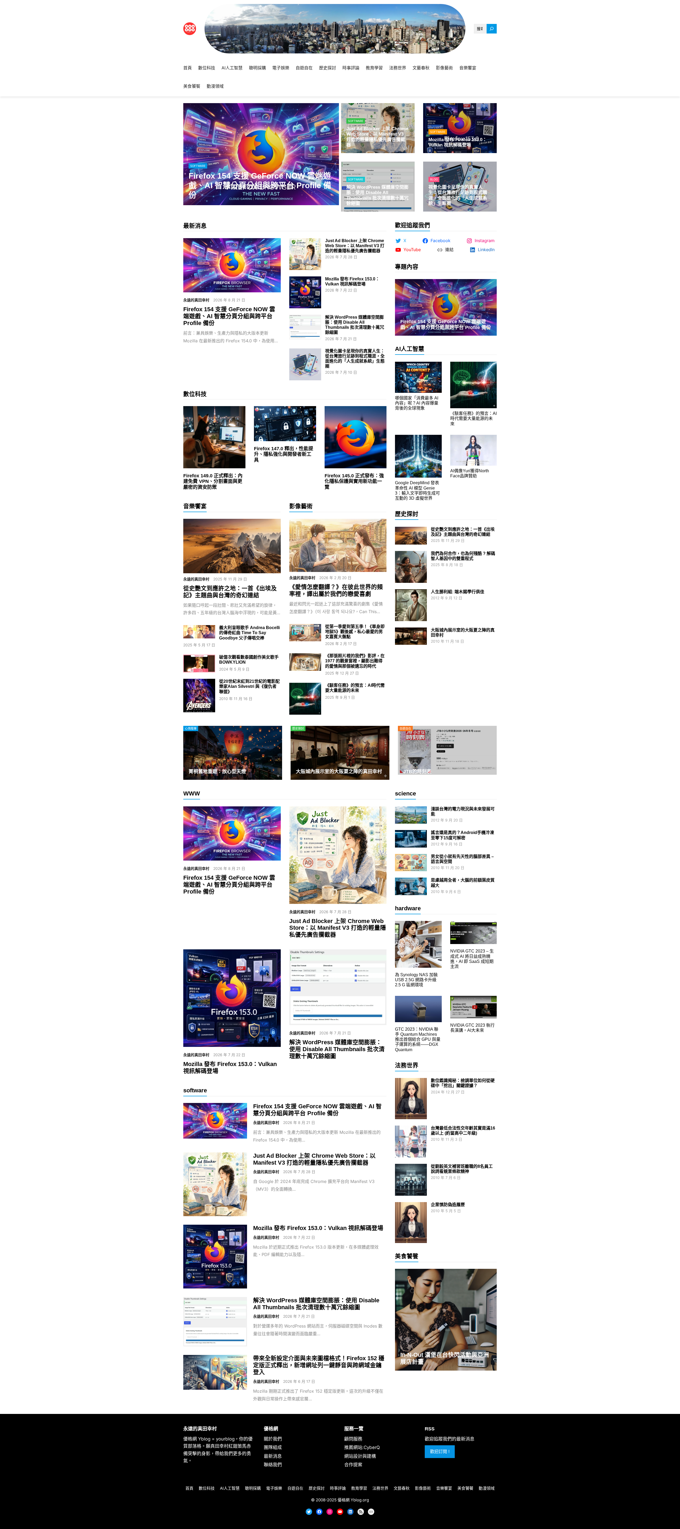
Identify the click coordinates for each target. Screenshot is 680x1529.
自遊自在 (405, 728)
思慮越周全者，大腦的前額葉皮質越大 (463, 882)
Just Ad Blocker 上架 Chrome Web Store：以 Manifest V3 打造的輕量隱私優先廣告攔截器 (377, 137)
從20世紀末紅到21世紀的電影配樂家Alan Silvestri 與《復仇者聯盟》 (249, 686)
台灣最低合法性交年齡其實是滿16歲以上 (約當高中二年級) (463, 1130)
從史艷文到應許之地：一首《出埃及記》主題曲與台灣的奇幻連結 (230, 592)
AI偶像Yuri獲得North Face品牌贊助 (469, 473)
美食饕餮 (406, 1256)
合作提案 (353, 1464)
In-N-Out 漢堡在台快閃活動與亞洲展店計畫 (444, 1358)
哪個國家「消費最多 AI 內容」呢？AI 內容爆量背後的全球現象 (416, 403)
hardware (408, 908)
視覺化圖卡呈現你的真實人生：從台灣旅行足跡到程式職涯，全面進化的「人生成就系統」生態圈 (457, 195)
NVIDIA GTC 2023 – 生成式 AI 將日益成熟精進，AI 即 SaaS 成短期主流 (472, 959)
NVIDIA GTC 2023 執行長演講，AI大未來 (472, 1028)
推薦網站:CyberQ (362, 1447)
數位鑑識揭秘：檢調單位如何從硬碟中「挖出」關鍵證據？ (463, 1083)
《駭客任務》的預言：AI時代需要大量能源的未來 (355, 688)
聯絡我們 (273, 1464)
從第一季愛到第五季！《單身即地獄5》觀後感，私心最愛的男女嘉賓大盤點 (355, 631)
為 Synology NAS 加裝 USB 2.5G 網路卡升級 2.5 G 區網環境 (416, 979)
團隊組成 (273, 1447)
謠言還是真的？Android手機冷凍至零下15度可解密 (462, 835)
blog (434, 179)
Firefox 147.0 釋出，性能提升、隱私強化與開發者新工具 (283, 454)
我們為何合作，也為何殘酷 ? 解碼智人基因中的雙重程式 (463, 556)
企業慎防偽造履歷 (448, 1204)
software (198, 166)
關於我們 (273, 1439)
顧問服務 (353, 1439)
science (405, 793)
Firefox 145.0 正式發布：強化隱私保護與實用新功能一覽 (354, 481)
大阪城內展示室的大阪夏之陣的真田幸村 (463, 632)
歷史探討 (406, 514)
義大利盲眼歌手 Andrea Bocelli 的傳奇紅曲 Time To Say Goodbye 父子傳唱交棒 (249, 632)
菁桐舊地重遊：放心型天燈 (217, 771)
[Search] (492, 29)
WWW (191, 793)
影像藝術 (301, 506)
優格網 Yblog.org (353, 1499)
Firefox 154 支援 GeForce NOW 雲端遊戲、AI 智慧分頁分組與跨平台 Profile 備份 (260, 185)
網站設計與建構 (360, 1456)
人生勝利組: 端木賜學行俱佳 (457, 591)
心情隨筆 (191, 728)
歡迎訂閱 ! (439, 1451)
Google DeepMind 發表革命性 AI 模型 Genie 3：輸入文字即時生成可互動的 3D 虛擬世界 (417, 490)
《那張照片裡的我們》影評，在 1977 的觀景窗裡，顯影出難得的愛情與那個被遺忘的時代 (355, 661)
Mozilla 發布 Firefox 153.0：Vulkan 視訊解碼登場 (457, 142)
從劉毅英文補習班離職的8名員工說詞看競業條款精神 (462, 1169)
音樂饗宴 (195, 506)
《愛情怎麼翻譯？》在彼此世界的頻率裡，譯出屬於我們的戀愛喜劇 (336, 590)
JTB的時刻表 (417, 771)
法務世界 (406, 1065)
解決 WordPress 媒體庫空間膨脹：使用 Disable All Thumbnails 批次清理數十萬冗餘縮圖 (377, 195)
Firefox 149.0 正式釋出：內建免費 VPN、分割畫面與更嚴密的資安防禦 (213, 481)
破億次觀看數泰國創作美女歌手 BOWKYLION (249, 659)
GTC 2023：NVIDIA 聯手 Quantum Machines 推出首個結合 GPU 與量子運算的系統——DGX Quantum (417, 1039)
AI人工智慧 (409, 349)
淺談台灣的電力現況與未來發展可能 (463, 811)
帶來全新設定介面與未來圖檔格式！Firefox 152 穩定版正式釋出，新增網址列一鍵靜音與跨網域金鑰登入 (318, 1365)
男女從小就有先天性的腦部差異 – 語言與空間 (462, 859)
